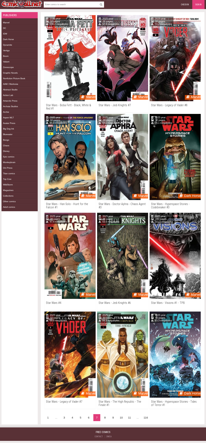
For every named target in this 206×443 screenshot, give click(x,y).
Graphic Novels (10, 73)
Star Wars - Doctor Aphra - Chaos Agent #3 (122, 205)
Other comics (9, 201)
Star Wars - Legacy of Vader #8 (169, 105)
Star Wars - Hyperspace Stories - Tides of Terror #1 (174, 403)
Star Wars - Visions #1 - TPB (168, 303)
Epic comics (8, 156)
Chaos (6, 145)
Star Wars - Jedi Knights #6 (115, 303)
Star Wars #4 (53, 303)
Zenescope (8, 67)
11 (129, 417)
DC (4, 28)
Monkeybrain (9, 162)
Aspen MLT (8, 117)
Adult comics (9, 207)
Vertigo (6, 50)
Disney (6, 151)
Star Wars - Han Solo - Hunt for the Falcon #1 (67, 205)
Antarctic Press (10, 101)
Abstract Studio (10, 89)
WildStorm (8, 184)
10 (121, 417)
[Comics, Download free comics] (22, 6)
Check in (185, 4)
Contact (99, 436)
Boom (6, 56)
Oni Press (7, 168)
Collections (8, 196)
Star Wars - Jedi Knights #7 (115, 105)
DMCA (109, 436)
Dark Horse (8, 39)
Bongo (6, 140)
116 (146, 417)
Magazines (8, 190)
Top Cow (7, 179)
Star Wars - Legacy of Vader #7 (64, 401)
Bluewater (8, 134)
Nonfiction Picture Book (14, 78)
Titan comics (9, 173)
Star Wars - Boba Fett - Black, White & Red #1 (68, 106)
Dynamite (7, 45)
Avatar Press (9, 123)
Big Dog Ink (8, 129)
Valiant (6, 61)
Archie (6, 112)
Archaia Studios (10, 106)
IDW (5, 33)
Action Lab (8, 95)
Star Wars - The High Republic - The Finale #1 (120, 403)
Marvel (6, 22)
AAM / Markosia (10, 84)
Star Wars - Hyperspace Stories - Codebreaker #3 (170, 205)
